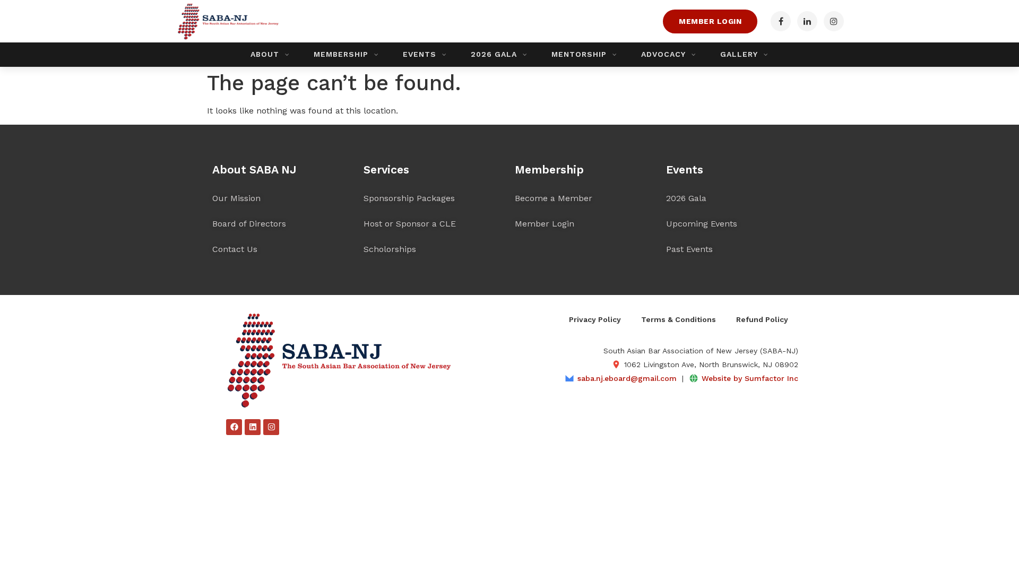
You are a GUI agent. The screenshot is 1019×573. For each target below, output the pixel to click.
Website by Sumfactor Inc (750, 378)
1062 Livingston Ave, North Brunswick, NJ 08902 (711, 364)
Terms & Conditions (678, 319)
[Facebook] (234, 427)
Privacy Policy (595, 319)
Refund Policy (762, 319)
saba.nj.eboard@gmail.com (627, 378)
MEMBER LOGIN (710, 21)
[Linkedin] (253, 427)
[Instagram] (271, 427)
